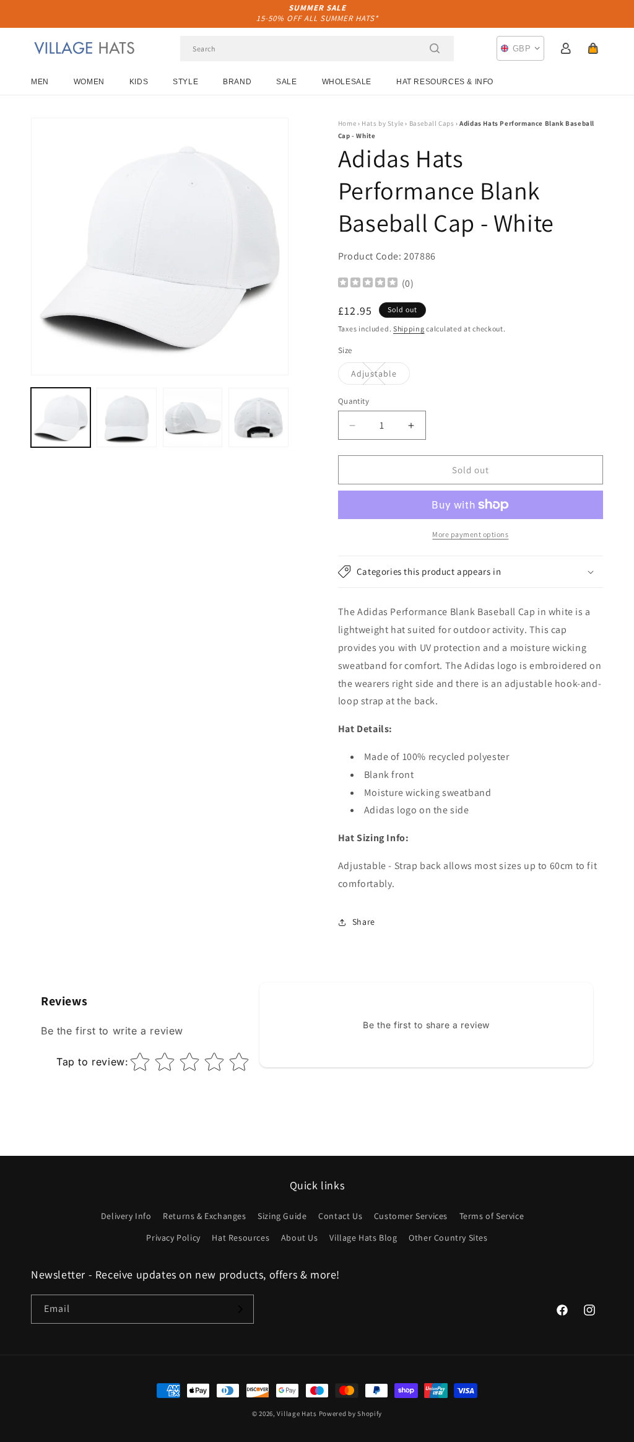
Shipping (409, 328)
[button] (593, 48)
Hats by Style (383, 123)
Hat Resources (240, 1237)
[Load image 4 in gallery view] (258, 417)
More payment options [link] (470, 534)
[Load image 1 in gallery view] (60, 417)
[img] (367, 284)
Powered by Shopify (351, 1413)
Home (347, 123)
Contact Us (340, 1215)
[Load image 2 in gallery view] (126, 417)
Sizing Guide (282, 1215)
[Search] (434, 48)
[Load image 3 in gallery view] (192, 417)
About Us (299, 1237)
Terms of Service (491, 1215)
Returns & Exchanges (204, 1215)
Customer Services (411, 1215)
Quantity (353, 401)
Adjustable (380, 376)
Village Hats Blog (363, 1237)
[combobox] (317, 48)
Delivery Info (126, 1215)
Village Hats (296, 1413)
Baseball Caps (431, 123)
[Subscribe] (239, 1309)
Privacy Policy (173, 1237)
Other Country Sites (448, 1237)
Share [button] (363, 921)
